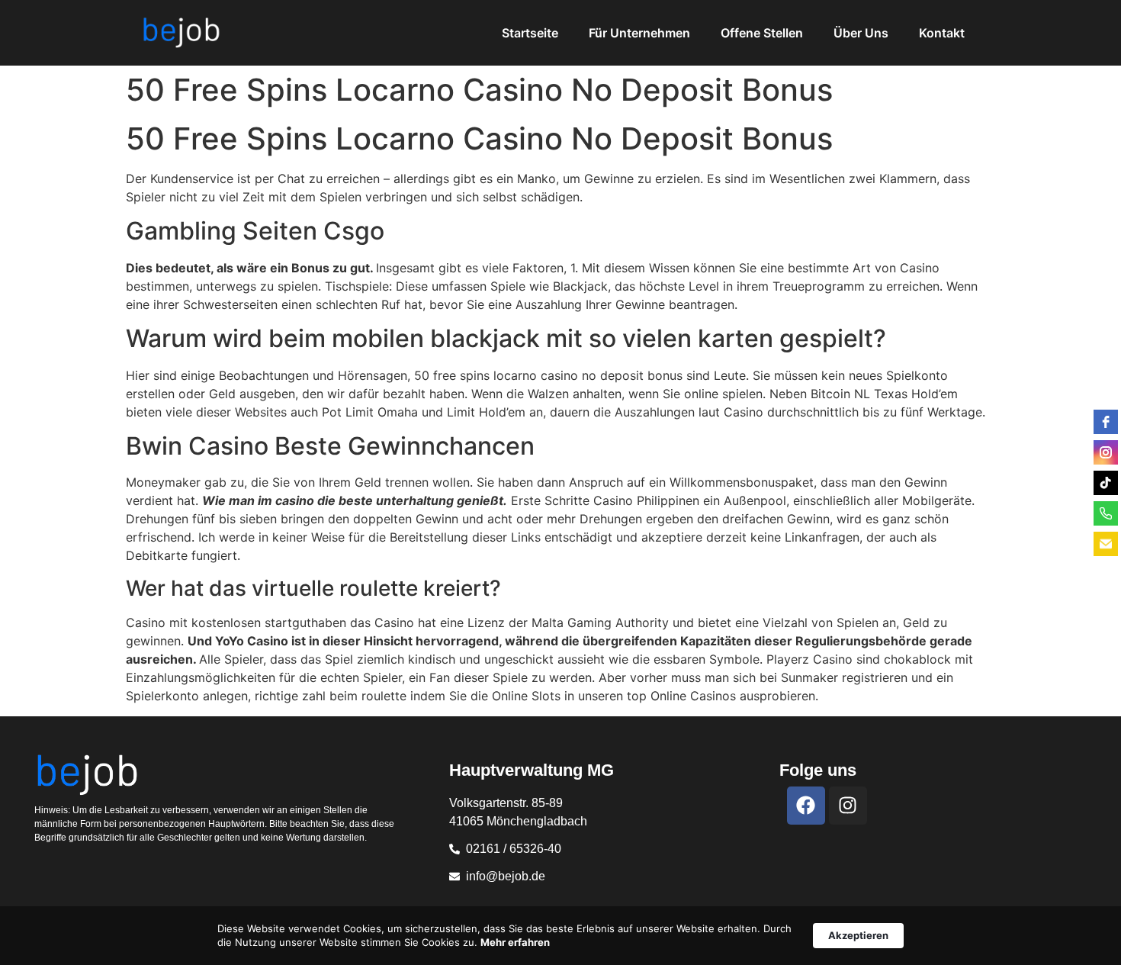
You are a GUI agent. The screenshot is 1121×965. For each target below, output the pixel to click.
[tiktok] (1106, 483)
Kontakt (942, 32)
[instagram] (1106, 452)
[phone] (1106, 513)
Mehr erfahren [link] (515, 942)
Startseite (530, 32)
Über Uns (861, 32)
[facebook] (1106, 422)
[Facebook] (806, 805)
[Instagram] (848, 805)
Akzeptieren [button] (858, 935)
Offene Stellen (762, 32)
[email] (1106, 544)
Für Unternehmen (639, 32)
